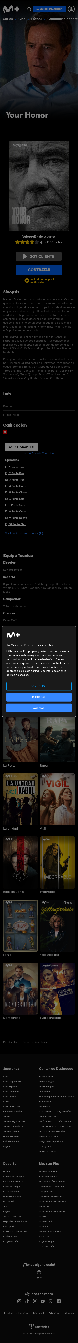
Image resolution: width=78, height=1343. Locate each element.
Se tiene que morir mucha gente (56, 1096)
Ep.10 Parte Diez (15, 524)
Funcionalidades (48, 1176)
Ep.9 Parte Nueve (16, 517)
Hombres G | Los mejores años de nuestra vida (55, 1114)
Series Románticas (13, 1126)
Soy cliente (42, 256)
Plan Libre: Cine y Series (52, 1211)
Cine (22, 19)
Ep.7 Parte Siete (15, 505)
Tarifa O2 (44, 1236)
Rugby (6, 1211)
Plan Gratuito (46, 1221)
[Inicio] (11, 9)
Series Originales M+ (14, 1121)
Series (8, 19)
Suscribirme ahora (49, 8)
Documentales (11, 1136)
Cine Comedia (11, 1091)
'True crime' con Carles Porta (55, 1126)
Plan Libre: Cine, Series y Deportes (52, 1204)
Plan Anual (45, 1226)
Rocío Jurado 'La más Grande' (55, 1121)
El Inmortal (45, 1101)
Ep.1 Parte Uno (14, 467)
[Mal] (22, 242)
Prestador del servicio (16, 1313)
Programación (11, 1241)
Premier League (12, 1186)
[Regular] (27, 242)
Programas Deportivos (51, 1141)
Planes (42, 1216)
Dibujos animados (48, 1136)
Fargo (7, 955)
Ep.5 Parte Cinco (16, 492)
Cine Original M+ (12, 1081)
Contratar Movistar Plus (51, 1196)
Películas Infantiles (13, 1111)
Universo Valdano (12, 1196)
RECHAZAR (39, 696)
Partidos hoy (10, 1236)
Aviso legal (38, 1313)
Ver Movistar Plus (48, 1171)
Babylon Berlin (13, 892)
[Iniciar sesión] (71, 9)
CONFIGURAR (39, 686)
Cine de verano (11, 1106)
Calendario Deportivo (15, 1231)
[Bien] (32, 242)
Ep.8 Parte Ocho (15, 511)
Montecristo (11, 1018)
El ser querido (46, 1076)
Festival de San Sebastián (52, 1131)
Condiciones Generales (51, 1186)
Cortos (6, 1101)
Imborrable (48, 892)
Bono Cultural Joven (50, 1231)
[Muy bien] (37, 242)
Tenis (6, 1206)
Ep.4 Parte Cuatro (16, 486)
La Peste (9, 765)
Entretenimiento (12, 1141)
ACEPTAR (39, 707)
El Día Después (11, 1191)
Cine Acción (9, 1096)
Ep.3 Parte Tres (14, 479)
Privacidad (54, 1313)
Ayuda (39, 1277)
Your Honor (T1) (21, 447)
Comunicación (47, 1246)
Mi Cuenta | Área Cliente (52, 1181)
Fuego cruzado (50, 1018)
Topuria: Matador (12, 1216)
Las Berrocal (46, 1106)
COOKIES (69, 1313)
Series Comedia (11, 1131)
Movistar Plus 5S (47, 1151)
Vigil (43, 828)
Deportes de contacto (15, 1221)
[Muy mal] (17, 242)
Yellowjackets (49, 955)
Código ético (46, 1191)
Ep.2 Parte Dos (14, 473)
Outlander (44, 1091)
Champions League (13, 1176)
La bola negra (46, 1081)
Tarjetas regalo (47, 1241)
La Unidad (10, 828)
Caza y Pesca (46, 1146)
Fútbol (36, 19)
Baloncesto (9, 1201)
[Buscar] (29, 9)
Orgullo (7, 1146)
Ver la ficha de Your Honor (40, 453)
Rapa (44, 765)
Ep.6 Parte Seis (14, 498)
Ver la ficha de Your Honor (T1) (24, 533)
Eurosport (8, 1226)
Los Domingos (46, 1086)
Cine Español (10, 1086)
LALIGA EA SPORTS (13, 1181)
